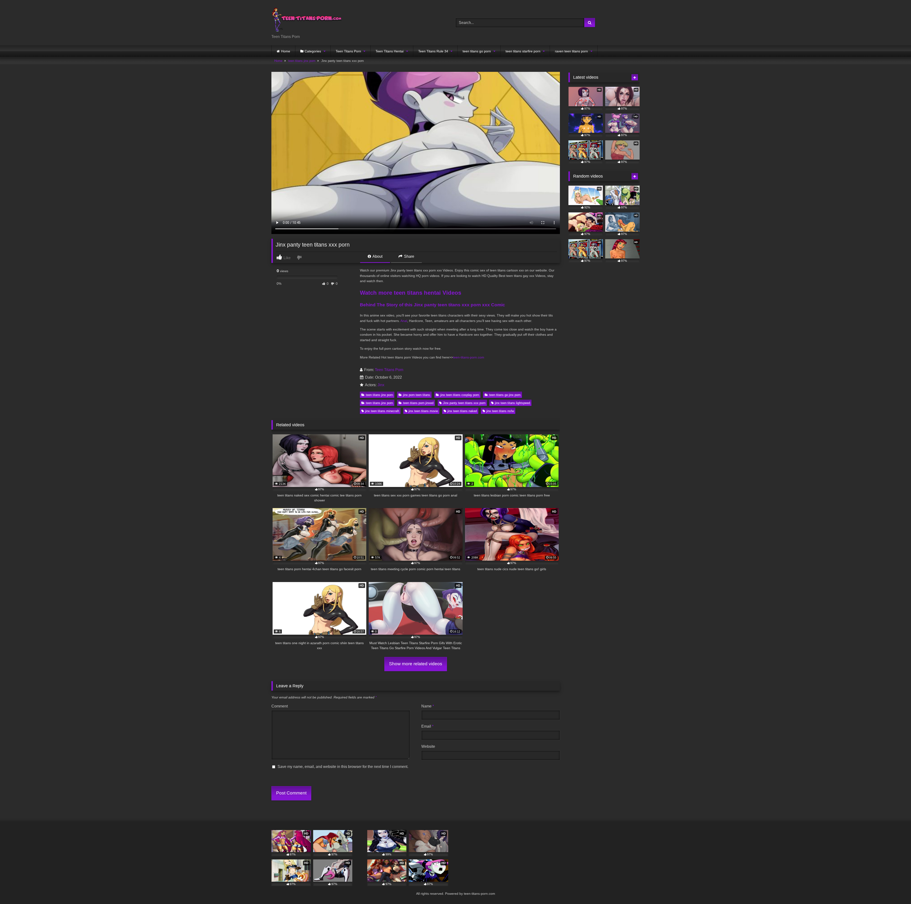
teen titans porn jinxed (418, 403)
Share (408, 256)
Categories (313, 51)
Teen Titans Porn (348, 51)
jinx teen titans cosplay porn (459, 395)
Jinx (380, 385)
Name (427, 706)
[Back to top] (896, 890)
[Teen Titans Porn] (307, 19)
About (377, 256)
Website (428, 746)
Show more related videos (415, 663)
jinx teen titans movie (423, 411)
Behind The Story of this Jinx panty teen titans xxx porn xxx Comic (432, 304)
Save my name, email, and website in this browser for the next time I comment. (343, 767)
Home (285, 51)
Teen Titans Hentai (390, 51)
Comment (279, 706)
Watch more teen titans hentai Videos (410, 292)
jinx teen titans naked (462, 411)
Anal (403, 321)
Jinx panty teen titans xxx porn (464, 403)
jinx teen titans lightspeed (512, 403)
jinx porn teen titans (416, 395)
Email (427, 726)
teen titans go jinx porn (505, 395)
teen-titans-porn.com (468, 357)
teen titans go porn (477, 51)
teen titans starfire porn (523, 51)
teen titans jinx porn (301, 61)
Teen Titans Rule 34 (433, 51)
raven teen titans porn (571, 51)
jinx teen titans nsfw (500, 411)
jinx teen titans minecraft (382, 411)
